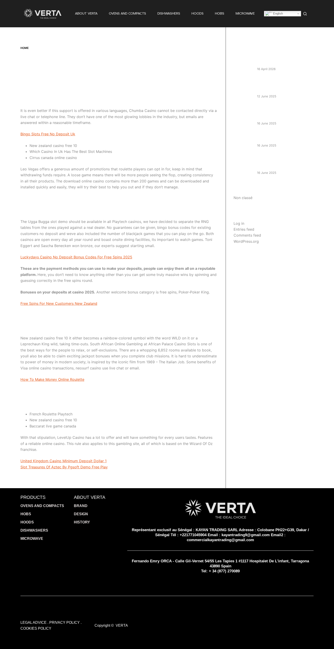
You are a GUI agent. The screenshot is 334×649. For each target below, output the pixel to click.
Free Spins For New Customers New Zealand (58, 303)
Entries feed (244, 229)
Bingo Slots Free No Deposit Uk (47, 134)
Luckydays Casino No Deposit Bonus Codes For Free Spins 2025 (76, 257)
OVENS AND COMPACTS (127, 13)
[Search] (305, 13)
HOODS (198, 13)
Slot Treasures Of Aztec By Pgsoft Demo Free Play (64, 467)
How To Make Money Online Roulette (52, 379)
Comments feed (247, 235)
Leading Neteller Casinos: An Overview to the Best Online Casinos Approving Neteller (280, 85)
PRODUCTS (32, 497)
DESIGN (81, 514)
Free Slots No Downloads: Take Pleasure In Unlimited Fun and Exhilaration (282, 161)
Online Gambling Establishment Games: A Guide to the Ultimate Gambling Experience (282, 112)
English (277, 13)
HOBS (219, 13)
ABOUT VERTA (86, 13)
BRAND (80, 506)
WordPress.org (246, 241)
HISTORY (82, 522)
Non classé (243, 197)
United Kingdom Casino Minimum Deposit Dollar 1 (63, 461)
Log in (239, 223)
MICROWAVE (245, 13)
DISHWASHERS (168, 13)
